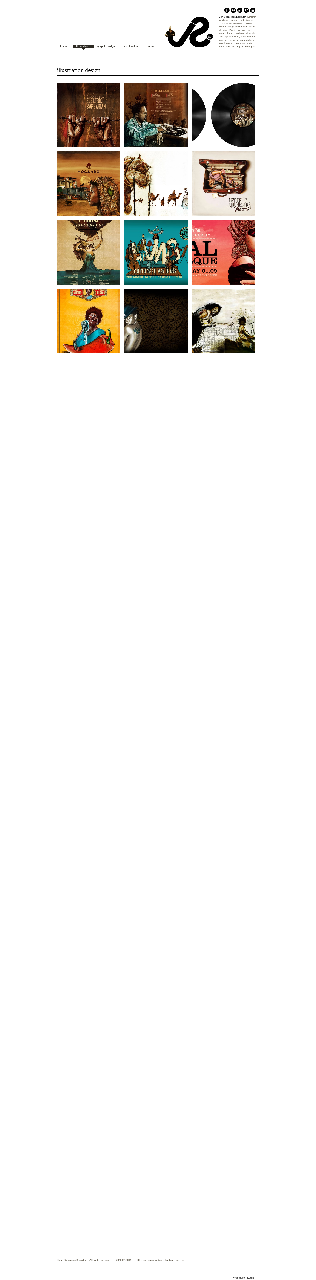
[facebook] (227, 10)
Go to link (65, 143)
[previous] (66, 222)
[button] (88, 115)
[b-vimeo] (246, 10)
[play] (246, 350)
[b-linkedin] (239, 10)
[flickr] (233, 10)
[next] (246, 222)
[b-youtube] (252, 10)
